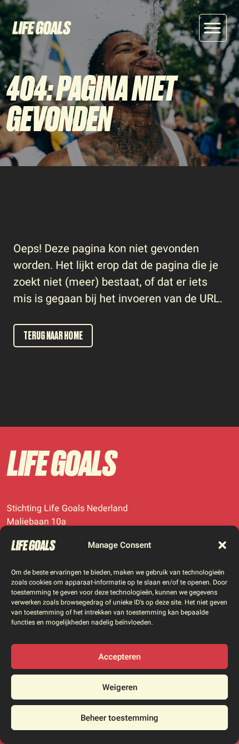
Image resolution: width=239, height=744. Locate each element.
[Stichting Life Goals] (62, 463)
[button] (222, 545)
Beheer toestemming (119, 718)
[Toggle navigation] (213, 28)
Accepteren (119, 657)
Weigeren (119, 687)
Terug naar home (53, 335)
